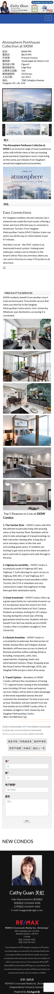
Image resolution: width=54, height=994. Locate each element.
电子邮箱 (10, 784)
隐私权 (30, 979)
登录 (22, 979)
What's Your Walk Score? (13, 717)
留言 (7, 796)
